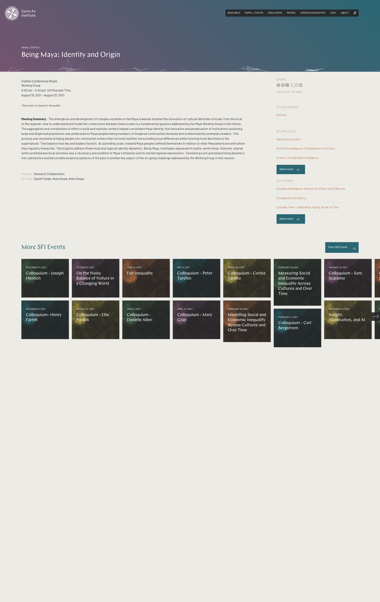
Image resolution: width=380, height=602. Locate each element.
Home (25, 48)
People (291, 13)
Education (275, 13)
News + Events (254, 13)
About (345, 13)
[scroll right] (375, 316)
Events (35, 48)
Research (234, 13)
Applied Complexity (313, 13)
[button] (234, 13)
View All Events (337, 247)
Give (333, 13)
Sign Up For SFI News (289, 91)
